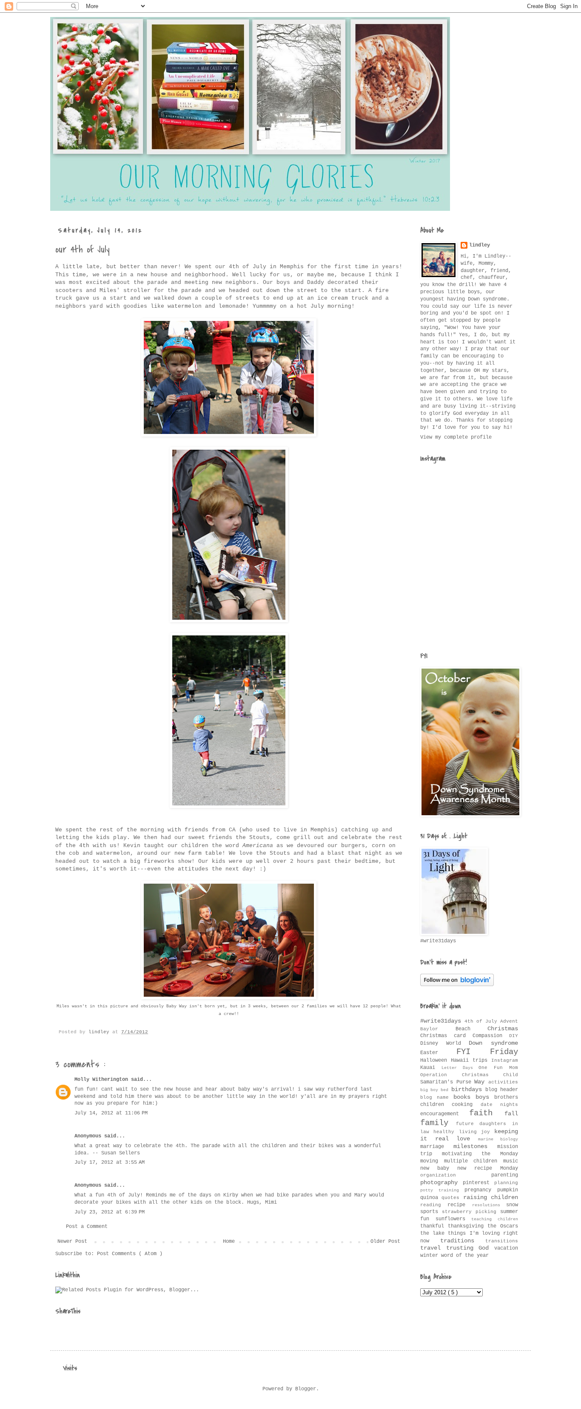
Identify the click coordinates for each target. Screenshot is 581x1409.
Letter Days (460, 1068)
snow (512, 1205)
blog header (501, 1090)
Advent (509, 1021)
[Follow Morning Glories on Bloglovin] (457, 985)
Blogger (305, 1389)
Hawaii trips (471, 1060)
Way (481, 1081)
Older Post (385, 1242)
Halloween (435, 1060)
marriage (436, 1147)
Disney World (444, 1043)
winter (430, 1256)
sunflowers (454, 1219)
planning (506, 1182)
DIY (513, 1035)
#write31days (442, 1021)
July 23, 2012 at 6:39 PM (109, 1212)
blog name (436, 1097)
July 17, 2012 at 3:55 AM (109, 1162)
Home (229, 1242)
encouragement (444, 1114)
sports (431, 1212)
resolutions (489, 1205)
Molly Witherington (102, 1080)
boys (485, 1097)
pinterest (478, 1183)
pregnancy (480, 1190)
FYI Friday (487, 1052)
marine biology (498, 1139)
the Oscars (502, 1226)
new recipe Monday (487, 1168)
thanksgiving (467, 1226)
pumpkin (507, 1190)
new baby (438, 1168)
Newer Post (72, 1242)
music (510, 1161)
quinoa (430, 1198)
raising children (490, 1197)
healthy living (457, 1131)
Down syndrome (493, 1043)
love (467, 1138)
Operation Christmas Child (469, 1074)
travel (433, 1248)
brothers (506, 1097)
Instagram (504, 1060)
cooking (466, 1105)
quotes (452, 1197)
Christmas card (446, 1036)
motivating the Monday (480, 1154)
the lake (434, 1233)
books (464, 1097)
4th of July (482, 1021)
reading (433, 1205)
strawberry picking (471, 1211)
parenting (504, 1175)
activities (503, 1082)
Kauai (430, 1068)
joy (487, 1131)
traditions (463, 1240)
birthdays (468, 1089)
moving (432, 1161)
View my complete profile (456, 437)
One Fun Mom (498, 1067)
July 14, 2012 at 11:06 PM (111, 1113)
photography (441, 1182)
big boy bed (435, 1090)
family (438, 1123)
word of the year (465, 1256)
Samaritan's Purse (447, 1082)
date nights (499, 1104)
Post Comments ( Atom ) (129, 1254)
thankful (434, 1226)
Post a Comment (87, 1227)
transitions (501, 1241)
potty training (442, 1190)
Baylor (438, 1029)
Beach (472, 1029)
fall (511, 1113)
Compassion (491, 1036)
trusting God (470, 1248)
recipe (459, 1205)
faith (486, 1113)
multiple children (473, 1161)
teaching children (494, 1219)
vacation (506, 1248)
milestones (475, 1146)
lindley (479, 245)
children (436, 1105)
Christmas (502, 1028)
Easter (438, 1053)
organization (455, 1175)
